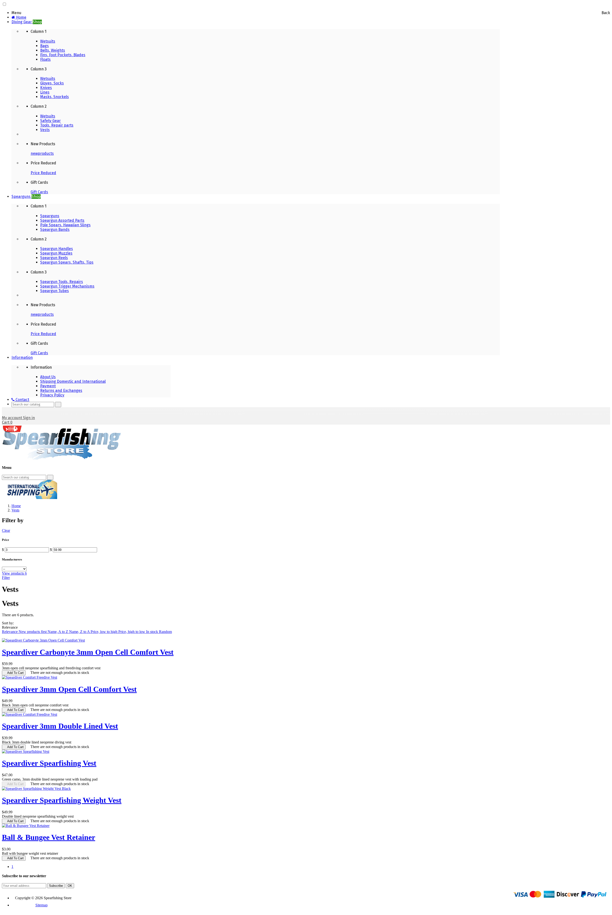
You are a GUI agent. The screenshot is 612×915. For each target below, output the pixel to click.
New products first (33, 632)
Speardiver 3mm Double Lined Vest (60, 726)
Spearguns (49, 216)
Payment (48, 386)
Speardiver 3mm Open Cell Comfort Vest (69, 689)
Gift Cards (39, 192)
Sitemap (41, 905)
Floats (45, 59)
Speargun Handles (56, 248)
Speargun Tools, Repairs (61, 281)
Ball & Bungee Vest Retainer (48, 837)
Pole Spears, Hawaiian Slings (65, 225)
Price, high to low (132, 632)
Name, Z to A (80, 632)
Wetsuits (47, 41)
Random (165, 632)
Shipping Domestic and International (73, 381)
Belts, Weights (52, 50)
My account (12, 418)
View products (14, 573)
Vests (45, 130)
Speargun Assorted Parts (62, 220)
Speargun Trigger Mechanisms (67, 286)
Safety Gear (50, 120)
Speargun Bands (55, 229)
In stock (152, 632)
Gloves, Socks (52, 83)
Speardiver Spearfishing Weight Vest (61, 800)
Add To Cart (14, 673)
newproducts (42, 153)
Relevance (10, 632)
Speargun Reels (54, 257)
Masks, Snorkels (54, 96)
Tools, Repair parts (56, 125)
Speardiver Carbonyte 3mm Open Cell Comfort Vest (88, 652)
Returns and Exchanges (61, 390)
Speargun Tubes (54, 290)
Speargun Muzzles (56, 253)
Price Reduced (43, 173)
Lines (44, 92)
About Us (48, 377)
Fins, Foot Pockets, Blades (62, 55)
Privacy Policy (52, 395)
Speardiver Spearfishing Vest (49, 763)
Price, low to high (104, 632)
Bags (44, 46)
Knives (46, 87)
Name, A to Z (58, 632)
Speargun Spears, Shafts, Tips (66, 262)
